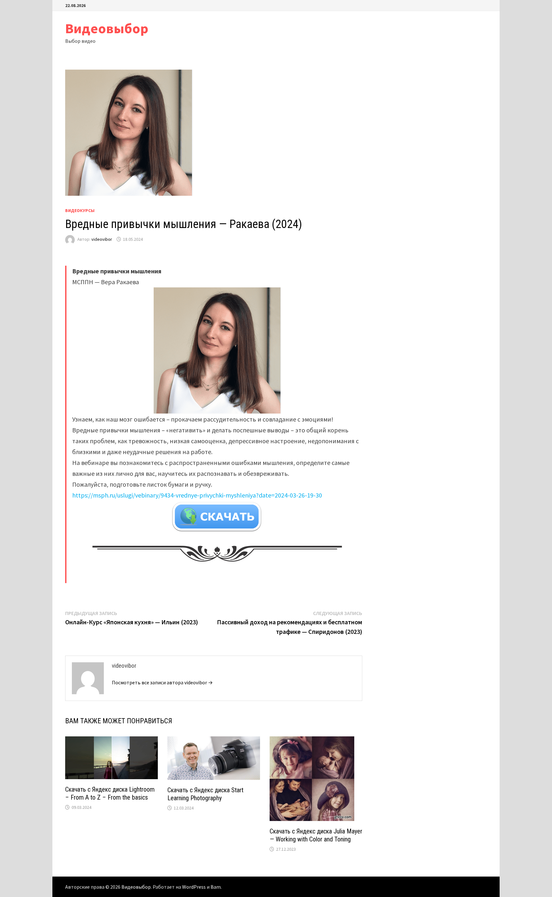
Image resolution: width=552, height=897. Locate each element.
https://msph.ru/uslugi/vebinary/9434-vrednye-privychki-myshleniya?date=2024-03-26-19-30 (197, 495)
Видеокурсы (80, 210)
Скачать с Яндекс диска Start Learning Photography (205, 794)
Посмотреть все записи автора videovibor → (162, 682)
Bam (216, 887)
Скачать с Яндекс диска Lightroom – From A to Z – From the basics (110, 793)
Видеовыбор (106, 28)
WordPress (194, 887)
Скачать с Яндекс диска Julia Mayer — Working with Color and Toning (316, 835)
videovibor (101, 239)
